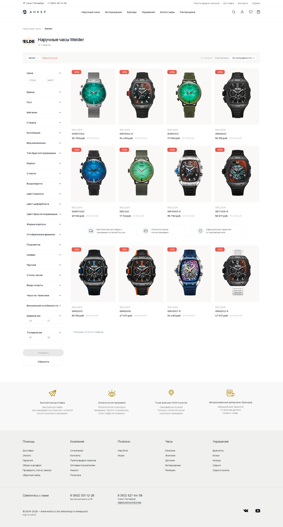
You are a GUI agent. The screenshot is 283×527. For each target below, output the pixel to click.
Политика (75, 475)
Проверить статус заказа (37, 470)
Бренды (131, 12)
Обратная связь (32, 475)
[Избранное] (250, 12)
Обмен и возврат (32, 465)
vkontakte (245, 509)
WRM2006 (125, 311)
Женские (170, 455)
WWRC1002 (78, 133)
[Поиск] (233, 12)
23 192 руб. (78, 216)
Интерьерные (113, 12)
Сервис (256, 3)
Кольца (217, 460)
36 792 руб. (174, 216)
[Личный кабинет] (242, 12)
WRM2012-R (221, 311)
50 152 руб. (221, 138)
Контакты (243, 3)
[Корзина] (258, 12)
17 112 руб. (125, 216)
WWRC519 (173, 133)
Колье (216, 455)
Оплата (27, 455)
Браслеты (218, 450)
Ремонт (74, 470)
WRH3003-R (174, 211)
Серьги (217, 465)
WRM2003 (220, 133)
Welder (33, 57)
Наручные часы (91, 12)
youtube (257, 509)
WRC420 (124, 211)
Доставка (228, 3)
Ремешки (170, 470)
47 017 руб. (126, 315)
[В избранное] (113, 73)
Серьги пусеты (221, 470)
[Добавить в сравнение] (113, 79)
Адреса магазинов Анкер (129, 502)
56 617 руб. (221, 216)
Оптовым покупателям (82, 465)
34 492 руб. (126, 138)
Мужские (170, 450)
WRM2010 (77, 311)
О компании (76, 450)
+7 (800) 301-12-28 (56, 3)
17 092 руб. (173, 138)
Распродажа (187, 12)
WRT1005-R (221, 211)
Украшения (148, 12)
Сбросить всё (49, 57)
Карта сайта (29, 514)
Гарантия (28, 460)
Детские (170, 460)
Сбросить (43, 361)
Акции (121, 455)
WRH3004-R (126, 133)
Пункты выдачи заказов (206, 3)
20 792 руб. (78, 138)
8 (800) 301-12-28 (82, 495)
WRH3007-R (174, 311)
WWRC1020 (78, 211)
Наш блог (123, 450)
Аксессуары (167, 12)
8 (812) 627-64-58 (130, 495)
